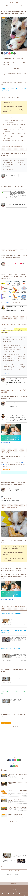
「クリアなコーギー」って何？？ (8, 373)
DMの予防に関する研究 (9, 122)
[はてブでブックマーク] (7, 53)
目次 (12, 118)
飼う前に (9, 723)
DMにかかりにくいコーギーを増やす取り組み (14, 127)
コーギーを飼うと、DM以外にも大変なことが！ (14, 140)
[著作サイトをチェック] (11, 766)
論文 (13, 255)
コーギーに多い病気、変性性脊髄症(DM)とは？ (14, 120)
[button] (14, 53)
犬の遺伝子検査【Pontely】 (7, 442)
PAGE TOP (14, 883)
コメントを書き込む (14, 870)
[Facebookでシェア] (5, 53)
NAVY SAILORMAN (8, 475)
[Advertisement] (14, 231)
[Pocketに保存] (9, 53)
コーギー (4, 723)
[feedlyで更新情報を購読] (14, 766)
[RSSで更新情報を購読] (16, 766)
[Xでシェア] (2, 53)
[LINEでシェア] (12, 53)
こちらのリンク (9, 302)
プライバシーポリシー (14, 891)
